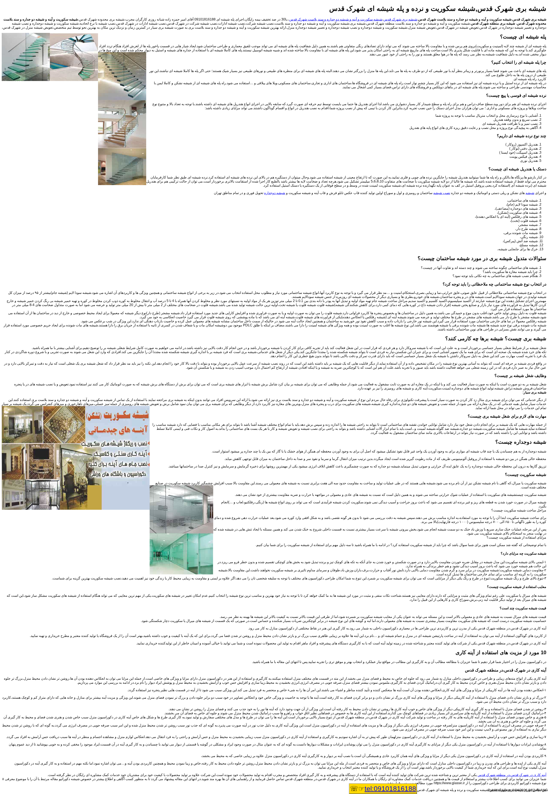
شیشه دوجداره (274, 193)
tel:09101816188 (390, 789)
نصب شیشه (441, 193)
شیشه (530, 193)
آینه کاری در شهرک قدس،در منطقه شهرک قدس (512, 775)
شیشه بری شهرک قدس (400, 19)
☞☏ (383, 789)
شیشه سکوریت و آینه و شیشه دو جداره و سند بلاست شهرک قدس (335, 19)
